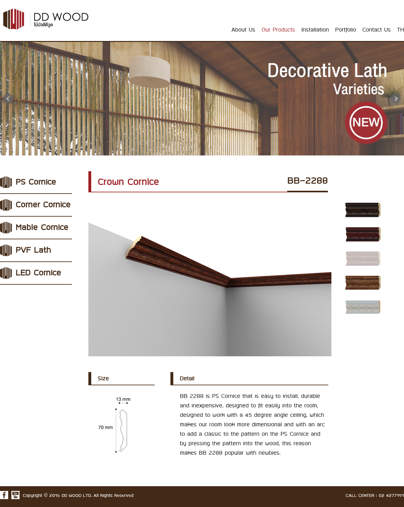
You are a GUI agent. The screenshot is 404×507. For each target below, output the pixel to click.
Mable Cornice (42, 228)
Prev (8, 99)
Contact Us (376, 30)
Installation (315, 30)
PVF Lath (33, 250)
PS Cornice (36, 182)
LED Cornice (38, 273)
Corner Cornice (43, 205)
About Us (243, 30)
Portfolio (345, 30)
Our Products (278, 30)
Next (396, 99)
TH (400, 30)
